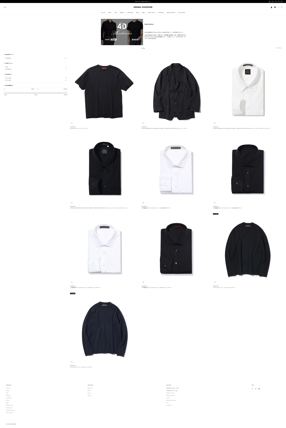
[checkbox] (36, 58)
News (89, 390)
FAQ (167, 403)
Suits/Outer (130, 12)
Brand (109, 12)
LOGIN (168, 398)
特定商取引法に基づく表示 (172, 388)
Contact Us (169, 405)
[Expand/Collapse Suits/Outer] (66, 69)
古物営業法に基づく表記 (172, 390)
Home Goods (181, 12)
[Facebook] (252, 389)
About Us (90, 388)
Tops (115, 12)
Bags (143, 12)
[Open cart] (281, 7)
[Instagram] (255, 389)
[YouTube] (259, 389)
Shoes (137, 12)
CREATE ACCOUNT (171, 400)
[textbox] (27, 89)
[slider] (4, 93)
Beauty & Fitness (171, 12)
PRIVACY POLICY (170, 395)
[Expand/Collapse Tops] (66, 67)
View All (103, 12)
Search (89, 395)
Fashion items (151, 12)
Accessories (161, 12)
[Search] (278, 7)
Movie (89, 393)
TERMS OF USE (170, 393)
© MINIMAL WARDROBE (11, 424)
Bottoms (122, 12)
